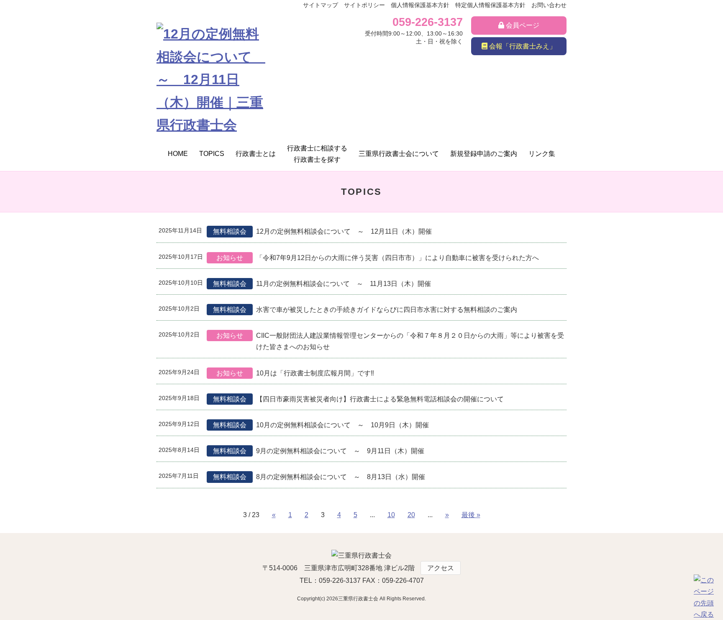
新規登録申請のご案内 (483, 153)
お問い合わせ (549, 5)
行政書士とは (256, 153)
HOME (178, 153)
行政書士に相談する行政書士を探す (317, 154)
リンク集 (541, 153)
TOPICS (211, 153)
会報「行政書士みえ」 (521, 46)
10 (391, 514)
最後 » (470, 514)
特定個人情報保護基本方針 (490, 5)
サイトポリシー (364, 5)
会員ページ (521, 25)
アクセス (440, 568)
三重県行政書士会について (399, 153)
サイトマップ (320, 5)
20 (411, 514)
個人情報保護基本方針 (420, 5)
